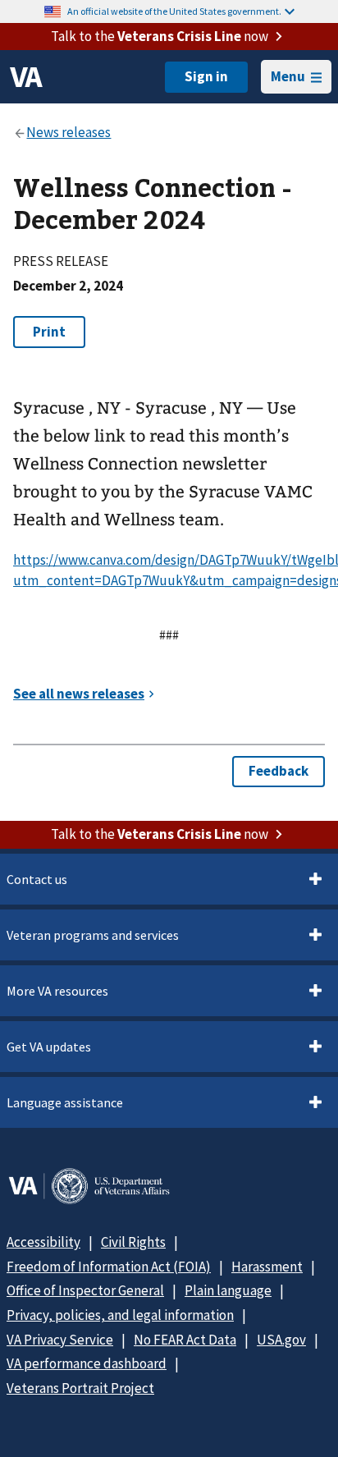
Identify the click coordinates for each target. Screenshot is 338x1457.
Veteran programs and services (93, 935)
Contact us (37, 879)
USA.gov (281, 1340)
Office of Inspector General (85, 1290)
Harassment (267, 1267)
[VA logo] (26, 77)
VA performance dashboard (87, 1363)
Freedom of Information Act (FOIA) (109, 1267)
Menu (288, 76)
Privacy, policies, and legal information (120, 1315)
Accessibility (43, 1242)
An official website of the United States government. (174, 11)
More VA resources (57, 991)
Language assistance (65, 1102)
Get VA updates (49, 1046)
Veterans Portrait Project (80, 1388)
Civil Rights (133, 1242)
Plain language (228, 1290)
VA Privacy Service (60, 1340)
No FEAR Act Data (185, 1340)
